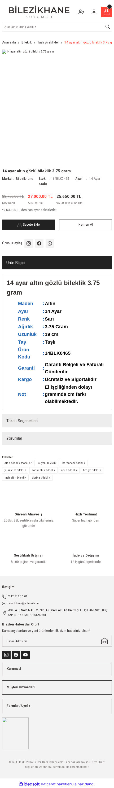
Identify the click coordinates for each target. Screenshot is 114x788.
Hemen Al (85, 224)
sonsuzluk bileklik (43, 470)
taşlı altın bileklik (15, 477)
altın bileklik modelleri (18, 463)
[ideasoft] (29, 784)
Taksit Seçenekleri (22, 420)
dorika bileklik (41, 477)
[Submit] (104, 641)
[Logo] (39, 11)
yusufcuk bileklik (15, 470)
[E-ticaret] (56, 784)
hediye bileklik (92, 470)
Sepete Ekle (31, 224)
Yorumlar (14, 438)
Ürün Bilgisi (15, 262)
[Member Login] (94, 12)
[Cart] (106, 12)
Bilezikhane (24, 179)
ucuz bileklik (69, 470)
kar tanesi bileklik (73, 463)
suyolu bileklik (47, 463)
